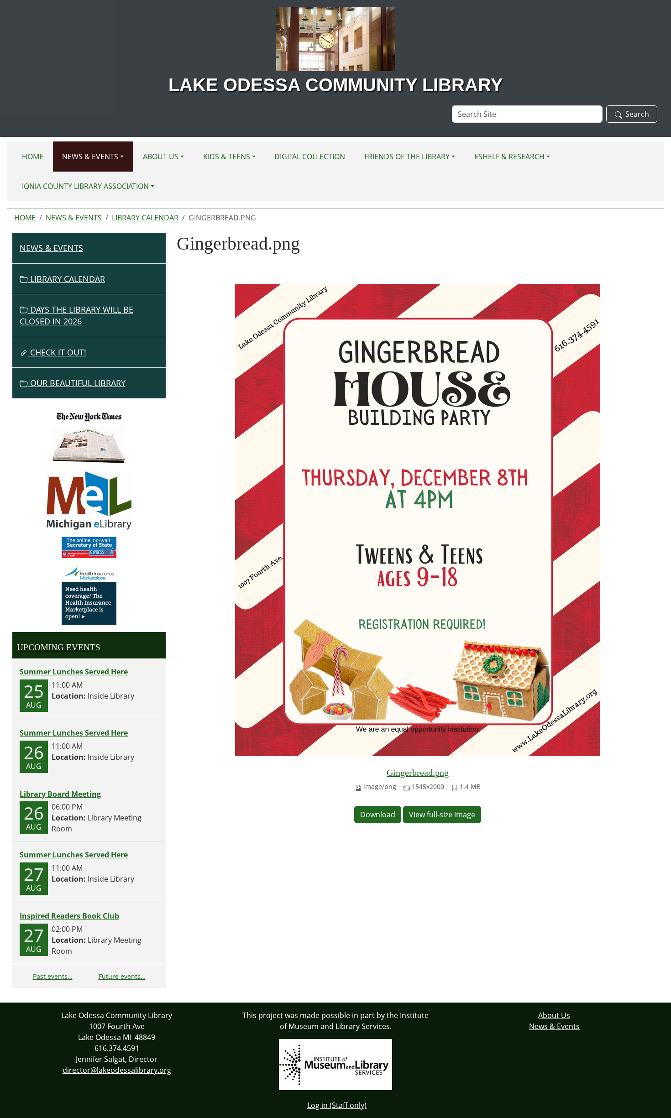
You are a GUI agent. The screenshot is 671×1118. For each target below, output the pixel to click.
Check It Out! (57, 352)
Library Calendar (145, 218)
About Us (160, 157)
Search (637, 114)
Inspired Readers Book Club (69, 916)
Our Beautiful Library (77, 382)
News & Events (90, 157)
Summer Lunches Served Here (74, 672)
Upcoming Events (58, 647)
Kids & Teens (226, 157)
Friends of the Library (407, 157)
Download (377, 815)
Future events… (122, 976)
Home (32, 157)
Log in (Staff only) (337, 1105)
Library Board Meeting (60, 794)
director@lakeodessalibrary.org (117, 1070)
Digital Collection (309, 157)
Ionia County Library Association (85, 186)
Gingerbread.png (418, 773)
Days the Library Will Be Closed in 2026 (76, 315)
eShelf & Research (509, 157)
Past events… (53, 976)
